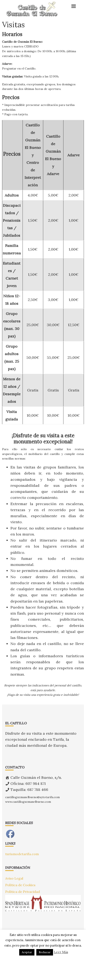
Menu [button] (69, 5)
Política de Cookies (20, 885)
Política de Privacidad (22, 892)
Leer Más (61, 952)
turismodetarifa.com (22, 854)
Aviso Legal (14, 878)
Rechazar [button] (45, 952)
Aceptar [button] (27, 952)
